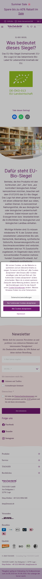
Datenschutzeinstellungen (21, 297)
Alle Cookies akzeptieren (21, 309)
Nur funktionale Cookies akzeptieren (21, 303)
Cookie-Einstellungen (17, 288)
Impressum (21, 314)
